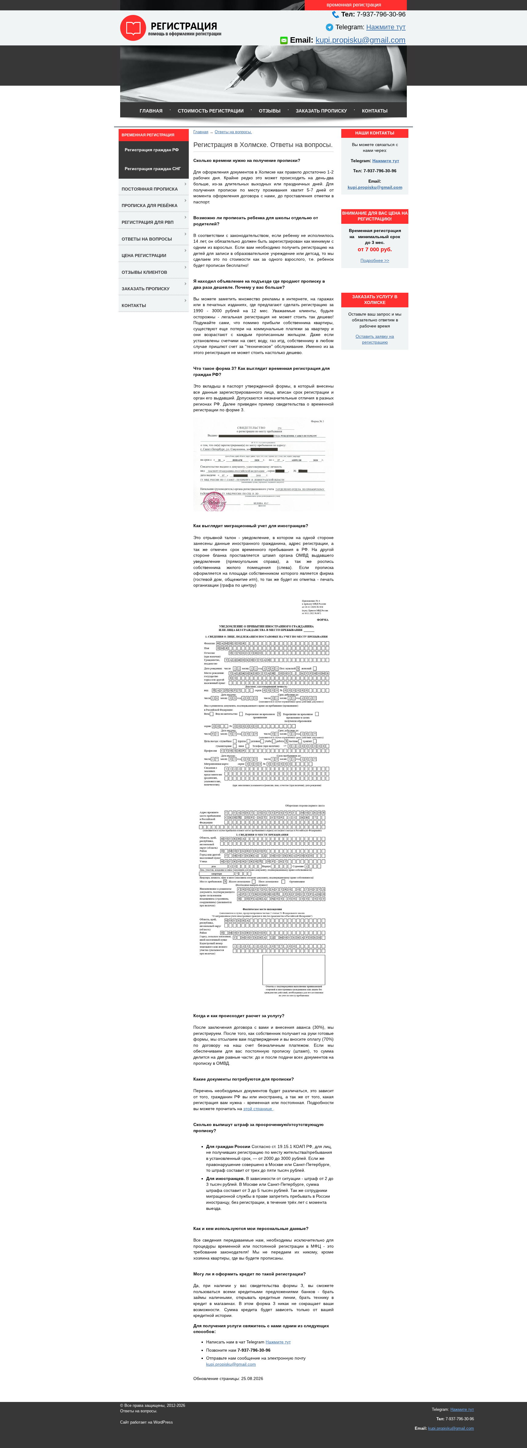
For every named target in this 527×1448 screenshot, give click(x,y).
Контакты (375, 110)
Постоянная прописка (150, 189)
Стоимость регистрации (211, 110)
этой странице (258, 1108)
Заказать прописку (321, 110)
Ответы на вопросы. (233, 132)
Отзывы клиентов (144, 272)
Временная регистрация (148, 135)
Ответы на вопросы (147, 239)
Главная (151, 110)
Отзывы (270, 110)
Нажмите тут (386, 27)
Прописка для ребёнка (149, 205)
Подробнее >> (374, 260)
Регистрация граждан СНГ (153, 168)
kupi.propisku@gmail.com (361, 40)
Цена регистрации (144, 255)
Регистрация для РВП (148, 222)
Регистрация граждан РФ (152, 149)
